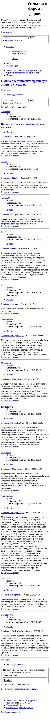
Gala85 (4, 161)
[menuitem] (20, 51)
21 (20, 583)
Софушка (5, 578)
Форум (14, 7)
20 (20, 166)
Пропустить (6, 32)
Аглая (3, 285)
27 (20, 324)
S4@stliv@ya (7, 319)
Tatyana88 (5, 111)
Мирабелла (6, 363)
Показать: (8, 670)
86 (20, 290)
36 (20, 368)
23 (20, 116)
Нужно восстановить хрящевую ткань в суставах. (24, 82)
